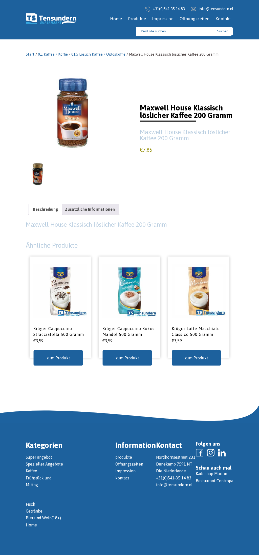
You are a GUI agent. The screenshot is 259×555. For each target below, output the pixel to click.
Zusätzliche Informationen (90, 209)
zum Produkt (58, 357)
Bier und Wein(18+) (43, 518)
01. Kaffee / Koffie (53, 54)
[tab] (45, 209)
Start (30, 54)
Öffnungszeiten (194, 18)
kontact (122, 478)
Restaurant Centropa (214, 480)
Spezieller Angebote (44, 464)
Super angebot (39, 457)
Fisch (30, 504)
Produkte (137, 18)
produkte (123, 457)
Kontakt (223, 18)
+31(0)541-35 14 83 (169, 9)
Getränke (34, 511)
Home (116, 18)
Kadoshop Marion (211, 473)
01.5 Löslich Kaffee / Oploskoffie (98, 54)
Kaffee (31, 471)
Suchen (222, 31)
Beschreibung (45, 209)
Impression (163, 18)
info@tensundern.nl (216, 9)
